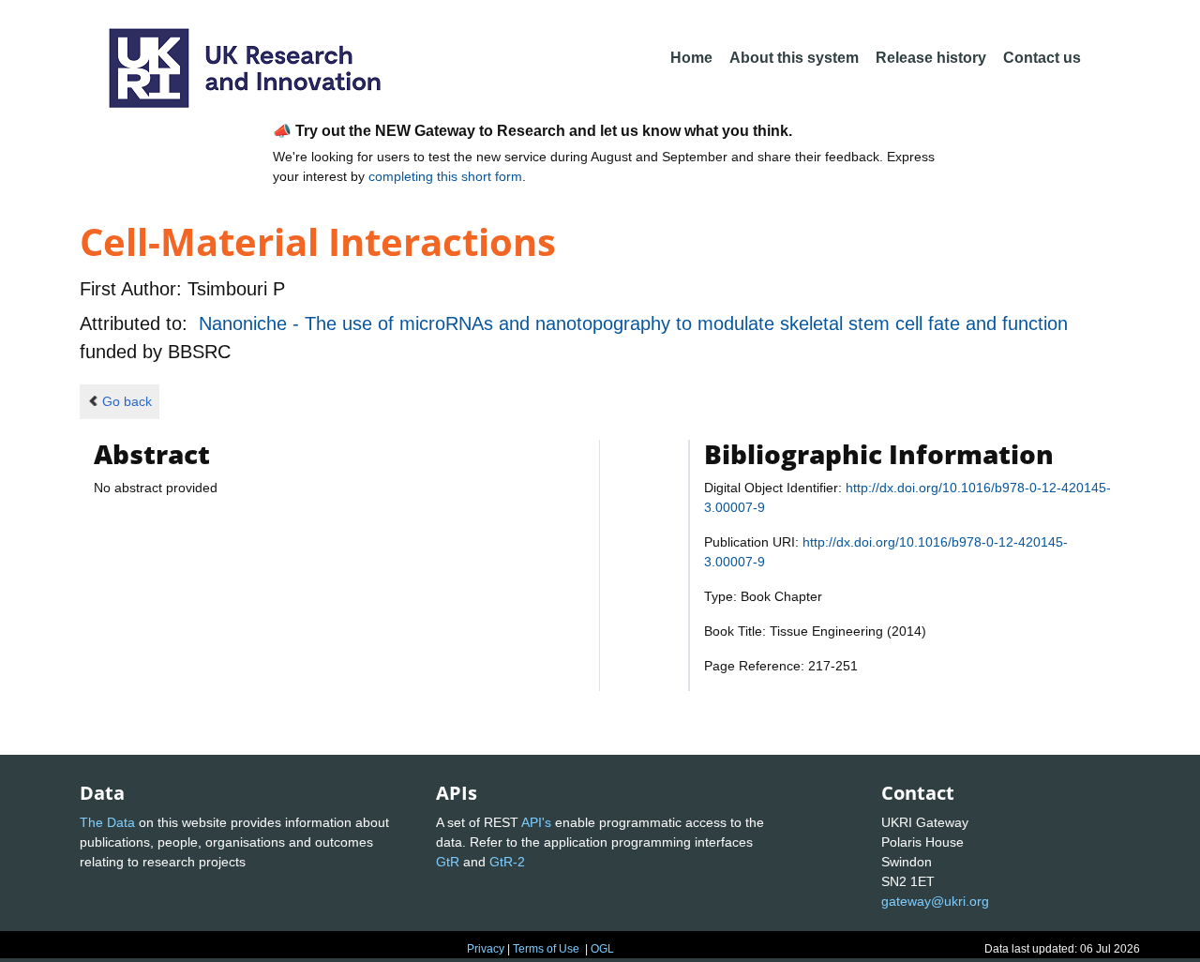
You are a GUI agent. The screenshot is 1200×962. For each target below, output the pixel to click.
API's (536, 822)
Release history (931, 58)
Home (691, 58)
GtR (447, 861)
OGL (602, 948)
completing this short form (445, 176)
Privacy (485, 948)
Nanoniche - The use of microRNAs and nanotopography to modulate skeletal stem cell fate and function (633, 323)
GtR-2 (507, 861)
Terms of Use (546, 948)
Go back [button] (127, 401)
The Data (107, 822)
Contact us (1042, 58)
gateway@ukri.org (935, 901)
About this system (794, 58)
